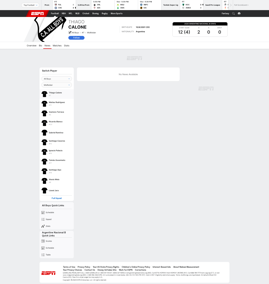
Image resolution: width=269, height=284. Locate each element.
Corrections (140, 270)
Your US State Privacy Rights (106, 267)
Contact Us (90, 270)
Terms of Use (69, 267)
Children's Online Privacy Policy (136, 267)
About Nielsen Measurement (186, 267)
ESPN (37, 13)
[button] (233, 13)
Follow (76, 38)
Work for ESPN (125, 270)
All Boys (75, 32)
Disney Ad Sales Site (107, 270)
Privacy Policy (84, 267)
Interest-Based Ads (162, 267)
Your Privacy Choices (72, 270)
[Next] (230, 5)
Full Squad (57, 198)
